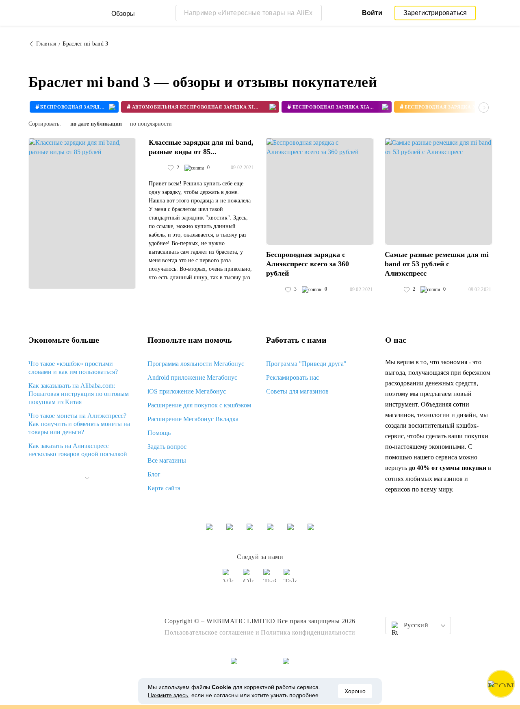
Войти (372, 12)
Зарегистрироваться (435, 12)
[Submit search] (314, 13)
